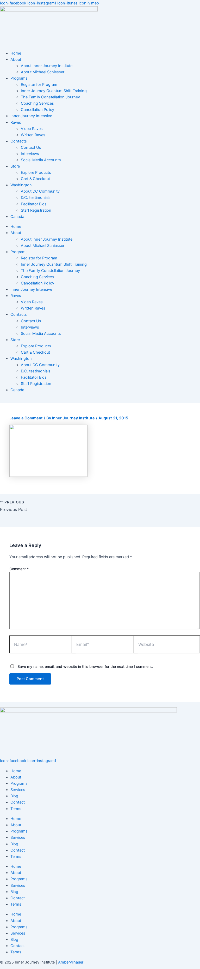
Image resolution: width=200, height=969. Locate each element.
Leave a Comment (26, 418)
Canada (17, 216)
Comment (19, 569)
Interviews (30, 153)
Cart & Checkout (35, 178)
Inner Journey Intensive (31, 116)
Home (15, 53)
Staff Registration (36, 210)
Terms (15, 808)
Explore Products (36, 172)
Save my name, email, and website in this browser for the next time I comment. (85, 666)
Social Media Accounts (41, 160)
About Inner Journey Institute (46, 65)
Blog (14, 796)
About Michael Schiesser (42, 72)
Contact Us (31, 147)
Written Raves (33, 135)
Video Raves (32, 128)
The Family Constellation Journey (50, 97)
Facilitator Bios (34, 204)
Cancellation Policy (37, 109)
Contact (17, 802)
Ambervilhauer (70, 962)
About (15, 777)
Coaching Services (37, 103)
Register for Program (39, 84)
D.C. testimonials (36, 197)
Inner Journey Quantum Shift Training (54, 90)
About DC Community (40, 191)
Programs (19, 783)
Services (17, 789)
